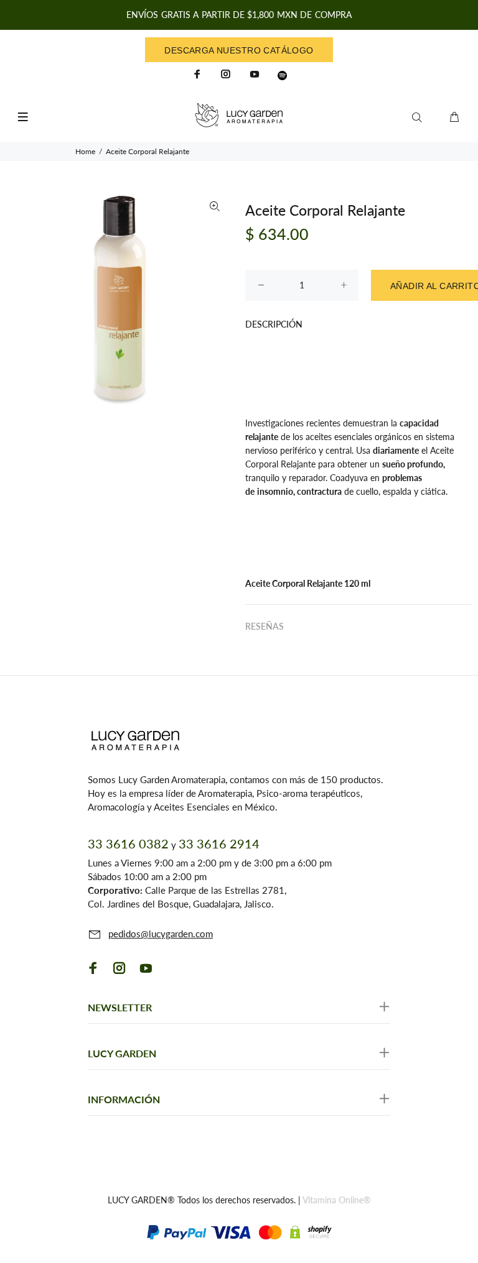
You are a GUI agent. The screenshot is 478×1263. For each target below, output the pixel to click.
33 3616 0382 (128, 843)
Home (85, 151)
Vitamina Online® (336, 1200)
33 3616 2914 (219, 843)
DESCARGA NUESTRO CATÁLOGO (239, 50)
